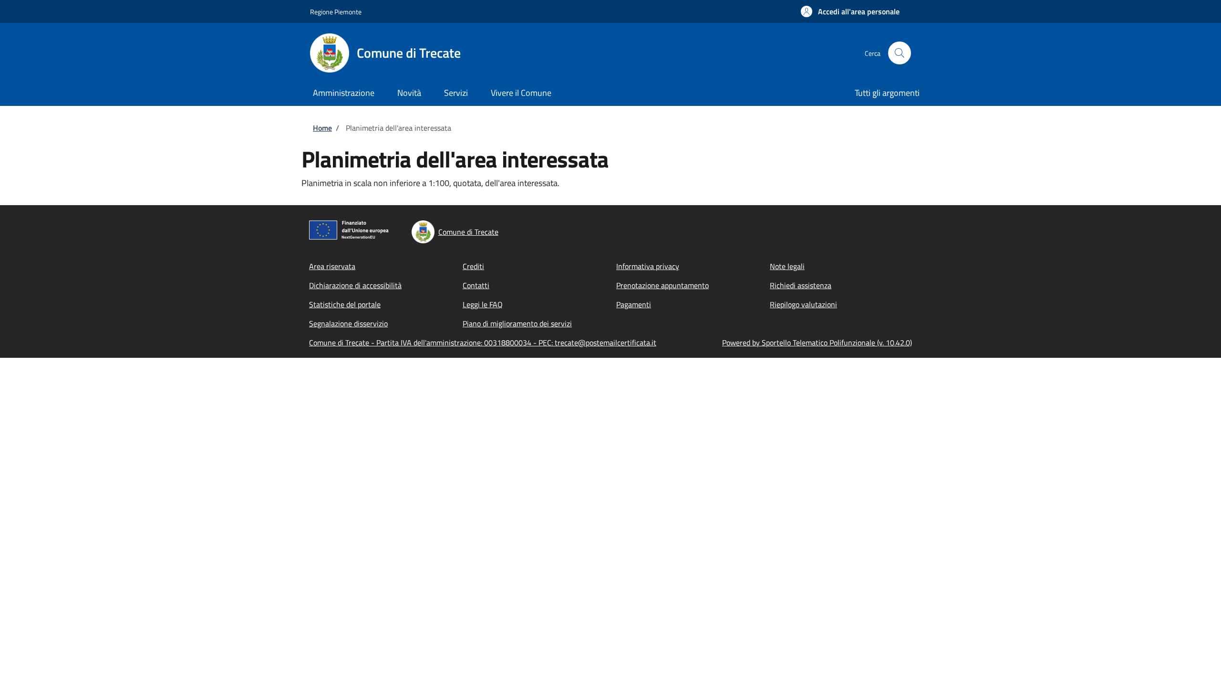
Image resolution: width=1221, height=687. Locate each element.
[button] (850, 11)
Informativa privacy (647, 266)
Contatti (476, 285)
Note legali (787, 266)
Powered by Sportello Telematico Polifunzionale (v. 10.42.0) (817, 342)
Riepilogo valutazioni (803, 304)
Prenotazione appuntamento (662, 285)
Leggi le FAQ (483, 304)
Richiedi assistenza (800, 285)
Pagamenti (633, 304)
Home (322, 128)
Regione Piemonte (336, 12)
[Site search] (899, 53)
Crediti (473, 266)
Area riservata (332, 266)
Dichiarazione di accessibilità (355, 285)
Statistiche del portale (345, 304)
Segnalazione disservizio (348, 323)
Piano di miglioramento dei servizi (517, 323)
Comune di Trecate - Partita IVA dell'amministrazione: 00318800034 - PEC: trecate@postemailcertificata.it (482, 342)
